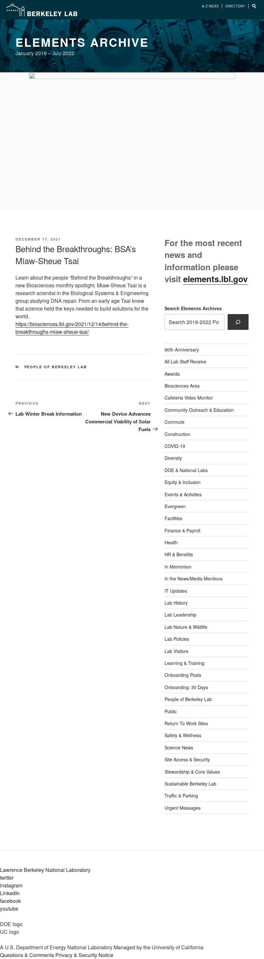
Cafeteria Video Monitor (189, 397)
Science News (179, 747)
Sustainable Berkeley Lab (190, 783)
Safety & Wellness (183, 735)
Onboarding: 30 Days (186, 687)
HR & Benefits (179, 554)
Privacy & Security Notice (84, 955)
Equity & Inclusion (183, 482)
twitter (7, 877)
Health (171, 542)
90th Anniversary (182, 349)
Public (171, 711)
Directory (235, 6)
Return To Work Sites (186, 723)
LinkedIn (10, 893)
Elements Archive (82, 42)
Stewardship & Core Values (192, 771)
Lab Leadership (180, 614)
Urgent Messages (183, 808)
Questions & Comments (27, 955)
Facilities (173, 518)
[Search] (238, 322)
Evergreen (175, 506)
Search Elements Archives (193, 308)
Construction (177, 434)
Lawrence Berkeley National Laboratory (45, 870)
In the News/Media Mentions (193, 578)
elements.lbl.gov (215, 279)
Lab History (176, 602)
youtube (9, 908)
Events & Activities (183, 494)
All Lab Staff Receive (185, 361)
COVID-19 (175, 446)
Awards (172, 374)
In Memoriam (178, 566)
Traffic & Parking (181, 795)
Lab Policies (177, 639)
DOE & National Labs (186, 470)
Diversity (173, 458)
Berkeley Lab (41, 9)
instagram (11, 885)
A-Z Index (210, 6)
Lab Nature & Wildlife (186, 627)
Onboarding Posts (183, 675)
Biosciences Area (182, 385)
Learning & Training (184, 663)
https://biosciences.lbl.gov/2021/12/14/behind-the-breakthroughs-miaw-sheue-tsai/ (71, 327)
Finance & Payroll (182, 530)
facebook (10, 901)
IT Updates (176, 591)
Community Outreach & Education (199, 410)
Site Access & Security (187, 759)
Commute (174, 422)
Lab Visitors (176, 651)
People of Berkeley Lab (55, 366)
